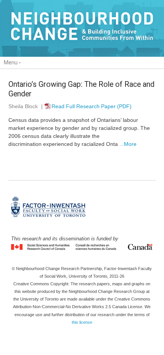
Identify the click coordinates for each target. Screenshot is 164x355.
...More (127, 144)
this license (82, 322)
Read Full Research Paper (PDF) (91, 106)
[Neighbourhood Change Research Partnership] (82, 28)
